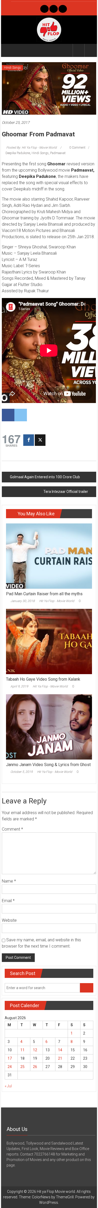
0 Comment (76, 147)
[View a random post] (90, 50)
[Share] (28, 440)
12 (35, 1050)
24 (10, 1067)
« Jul (8, 1086)
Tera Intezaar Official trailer (65, 491)
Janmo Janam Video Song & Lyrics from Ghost (48, 764)
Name (9, 881)
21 (60, 1058)
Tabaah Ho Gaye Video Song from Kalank (43, 679)
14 (60, 1050)
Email (8, 900)
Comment (12, 829)
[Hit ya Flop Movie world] (8, 50)
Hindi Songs (12, 67)
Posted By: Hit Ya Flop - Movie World (31, 147)
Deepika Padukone (17, 153)
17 (10, 1058)
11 (22, 1050)
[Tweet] (40, 440)
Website (9, 920)
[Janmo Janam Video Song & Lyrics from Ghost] (49, 727)
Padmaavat (58, 153)
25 (22, 1067)
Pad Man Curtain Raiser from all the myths (44, 593)
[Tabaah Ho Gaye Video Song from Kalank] (49, 641)
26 (35, 1067)
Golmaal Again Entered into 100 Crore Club (45, 477)
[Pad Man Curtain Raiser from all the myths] (49, 556)
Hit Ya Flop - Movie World (56, 601)
